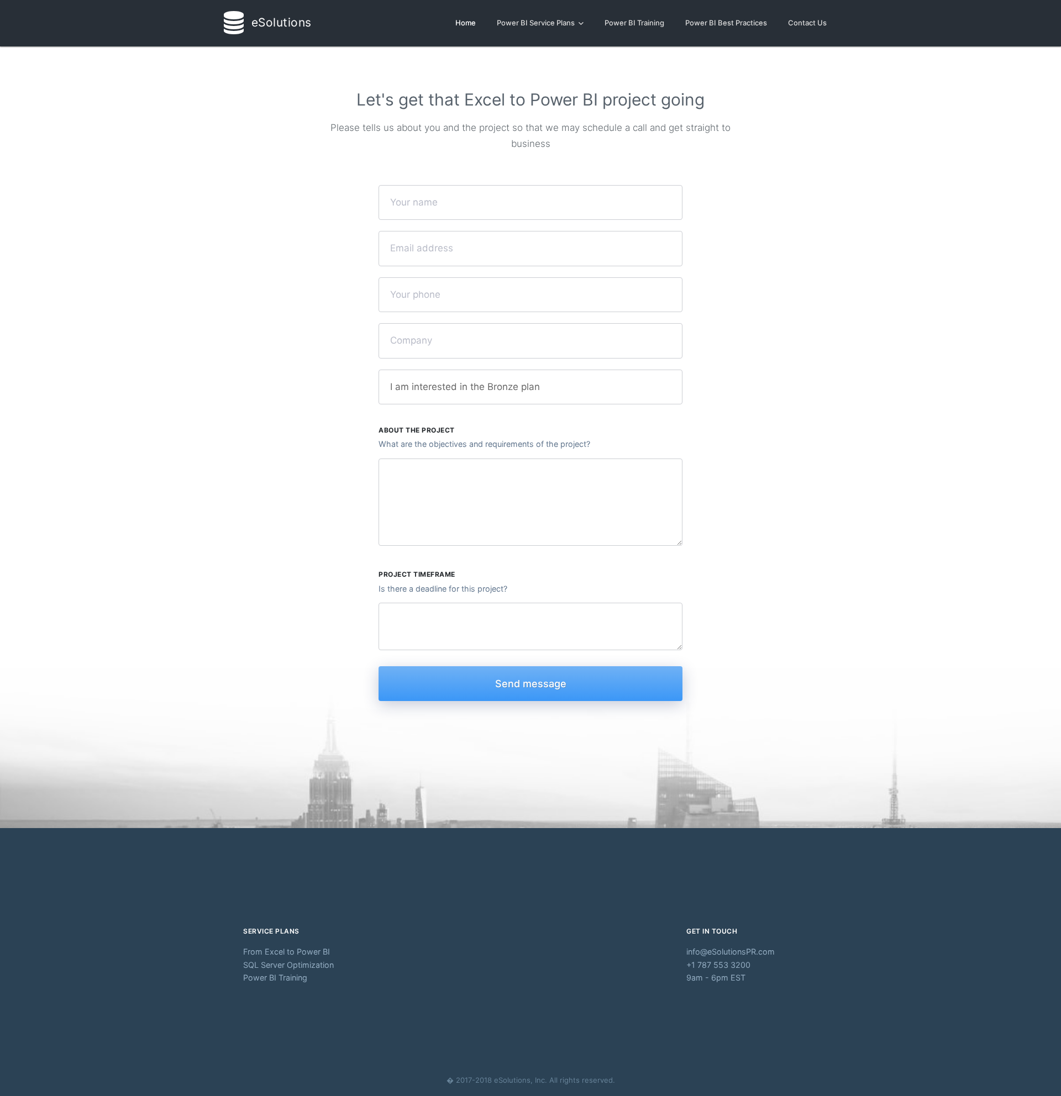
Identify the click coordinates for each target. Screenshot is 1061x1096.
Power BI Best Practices (726, 22)
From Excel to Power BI (286, 951)
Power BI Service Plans (536, 22)
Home (465, 22)
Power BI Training (634, 22)
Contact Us (807, 22)
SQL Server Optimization (288, 964)
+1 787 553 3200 (718, 964)
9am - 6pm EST (715, 977)
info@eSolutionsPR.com (727, 951)
